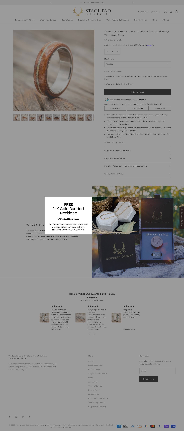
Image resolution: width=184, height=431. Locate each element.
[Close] (136, 200)
